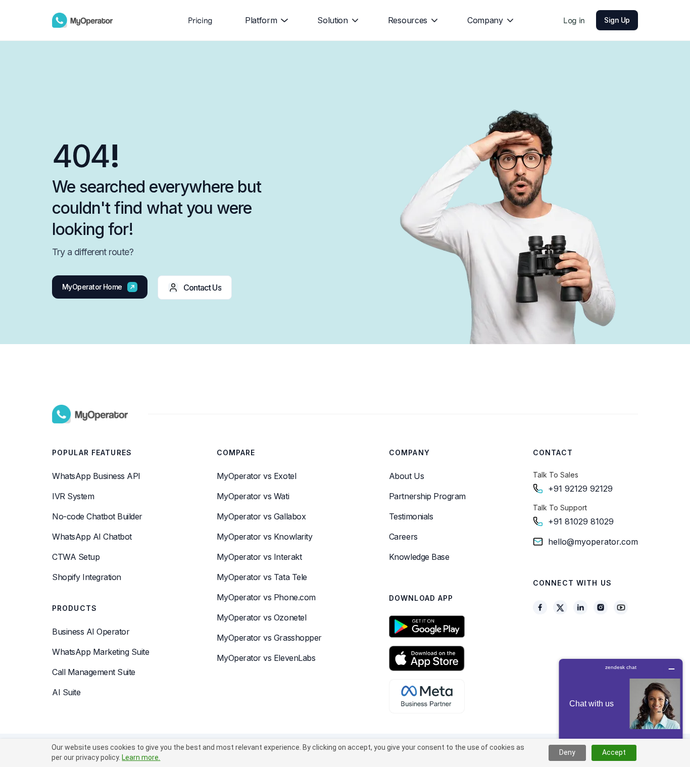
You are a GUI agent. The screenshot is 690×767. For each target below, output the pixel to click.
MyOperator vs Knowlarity (264, 537)
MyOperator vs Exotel (256, 476)
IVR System (73, 496)
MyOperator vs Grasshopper (269, 638)
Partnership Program (427, 496)
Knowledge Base (419, 557)
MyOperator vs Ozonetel (261, 617)
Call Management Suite (93, 672)
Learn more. (141, 757)
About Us (406, 476)
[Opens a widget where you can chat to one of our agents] (620, 709)
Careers (403, 537)
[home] (82, 20)
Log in (574, 20)
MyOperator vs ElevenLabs (266, 658)
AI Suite (66, 692)
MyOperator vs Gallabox (261, 516)
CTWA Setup (76, 557)
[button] (262, 20)
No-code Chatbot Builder (97, 516)
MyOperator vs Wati (253, 496)
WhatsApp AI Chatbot (92, 537)
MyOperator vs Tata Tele (262, 577)
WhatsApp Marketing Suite (100, 652)
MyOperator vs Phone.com (266, 597)
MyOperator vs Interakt (259, 557)
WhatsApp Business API (96, 476)
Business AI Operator (90, 632)
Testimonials (411, 516)
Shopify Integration (86, 577)
